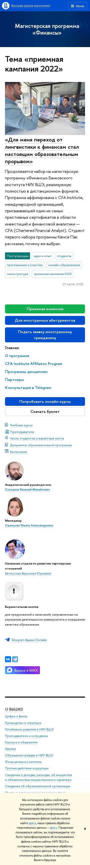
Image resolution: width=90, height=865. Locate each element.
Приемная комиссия (45, 308)
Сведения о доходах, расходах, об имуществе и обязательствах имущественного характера (38, 777)
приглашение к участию (25, 265)
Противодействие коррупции (26, 768)
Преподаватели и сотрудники (26, 736)
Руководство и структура (23, 723)
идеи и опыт (43, 256)
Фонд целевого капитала (23, 762)
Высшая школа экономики (30, 5)
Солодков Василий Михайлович (27, 490)
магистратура (17, 274)
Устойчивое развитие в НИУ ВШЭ (29, 729)
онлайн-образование (64, 265)
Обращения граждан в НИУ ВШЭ (29, 755)
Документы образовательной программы (41, 445)
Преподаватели (22, 432)
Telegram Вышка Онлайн (29, 640)
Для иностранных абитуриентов (45, 320)
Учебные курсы (21, 425)
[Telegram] (15, 659)
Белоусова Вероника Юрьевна (28, 573)
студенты (64, 256)
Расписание (18, 451)
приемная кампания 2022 (53, 274)
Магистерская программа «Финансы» (47, 29)
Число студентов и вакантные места (37, 438)
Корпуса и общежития (21, 742)
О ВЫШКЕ (14, 709)
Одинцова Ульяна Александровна (29, 525)
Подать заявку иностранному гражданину (45, 334)
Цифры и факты (16, 716)
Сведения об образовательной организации (37, 786)
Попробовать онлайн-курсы (45, 401)
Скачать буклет (45, 411)
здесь (32, 823)
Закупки (10, 749)
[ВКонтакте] (8, 659)
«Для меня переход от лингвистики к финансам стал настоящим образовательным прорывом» (42, 150)
